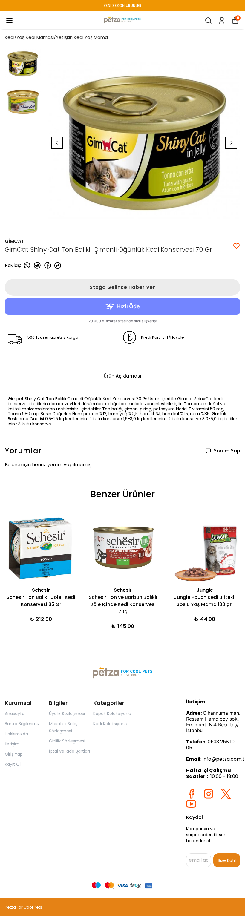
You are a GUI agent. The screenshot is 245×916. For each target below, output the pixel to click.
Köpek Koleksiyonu (112, 713)
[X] (226, 794)
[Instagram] (208, 794)
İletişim (12, 744)
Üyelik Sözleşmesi (67, 713)
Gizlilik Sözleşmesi (67, 741)
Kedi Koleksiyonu (110, 724)
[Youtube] (191, 804)
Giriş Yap (14, 754)
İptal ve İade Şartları (69, 751)
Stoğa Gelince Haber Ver (122, 287)
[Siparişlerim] (222, 20)
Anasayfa (14, 713)
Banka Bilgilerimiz (22, 724)
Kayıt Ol (13, 764)
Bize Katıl (227, 860)
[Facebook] (191, 794)
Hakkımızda (16, 734)
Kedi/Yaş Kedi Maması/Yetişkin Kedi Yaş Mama (56, 37)
